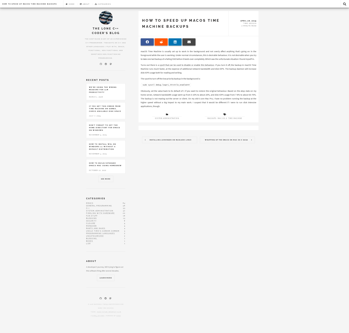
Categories (104, 4)
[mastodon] (111, 64)
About (86, 4)
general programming (99, 206)
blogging (91, 218)
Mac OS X (222, 118)
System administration (167, 118)
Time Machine (235, 118)
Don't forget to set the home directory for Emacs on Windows (104, 127)
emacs (89, 203)
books (89, 241)
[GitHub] (101, 64)
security (91, 221)
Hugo (118, 315)
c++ (88, 208)
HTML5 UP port (98, 315)
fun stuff (92, 216)
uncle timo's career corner (102, 231)
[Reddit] (106, 64)
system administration (99, 211)
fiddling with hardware (100, 213)
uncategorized (95, 236)
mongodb (91, 226)
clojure (90, 223)
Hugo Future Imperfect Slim (109, 312)
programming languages (100, 233)
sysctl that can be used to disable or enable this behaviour (187, 65)
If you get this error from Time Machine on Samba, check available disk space (105, 108)
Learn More (106, 278)
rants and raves (95, 228)
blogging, (91, 238)
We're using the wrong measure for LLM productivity (103, 89)
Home (71, 4)
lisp (88, 243)
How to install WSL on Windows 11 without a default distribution (102, 146)
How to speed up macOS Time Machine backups (29, 4)
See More (105, 179)
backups (212, 118)
